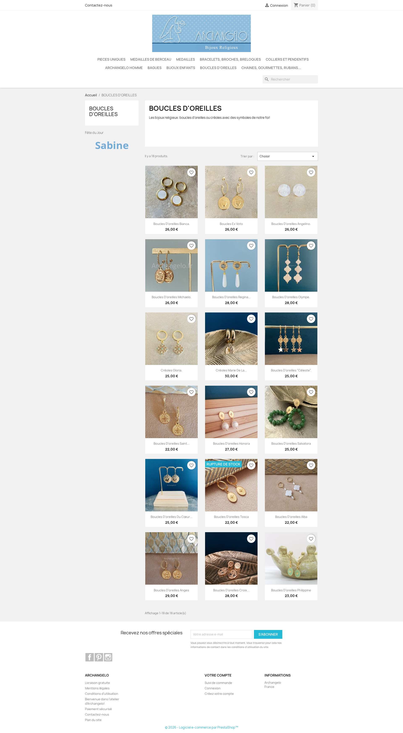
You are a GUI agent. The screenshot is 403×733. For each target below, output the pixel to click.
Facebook (89, 657)
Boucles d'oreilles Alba (291, 517)
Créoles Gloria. (171, 370)
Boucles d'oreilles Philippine (291, 590)
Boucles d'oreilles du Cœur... (171, 517)
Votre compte (218, 675)
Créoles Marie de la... (231, 370)
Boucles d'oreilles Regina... (231, 297)
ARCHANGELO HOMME (124, 67)
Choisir (288, 156)
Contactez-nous (98, 5)
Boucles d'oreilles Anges (171, 590)
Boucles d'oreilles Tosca (231, 517)
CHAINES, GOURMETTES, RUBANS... (271, 67)
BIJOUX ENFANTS (180, 67)
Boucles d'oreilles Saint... (172, 444)
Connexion (213, 688)
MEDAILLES (185, 59)
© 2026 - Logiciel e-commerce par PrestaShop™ (201, 727)
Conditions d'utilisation (101, 694)
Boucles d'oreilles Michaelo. (171, 297)
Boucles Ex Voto (231, 224)
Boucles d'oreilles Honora (231, 444)
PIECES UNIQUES (111, 59)
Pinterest (99, 657)
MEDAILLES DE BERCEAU (150, 59)
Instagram (108, 657)
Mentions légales (97, 688)
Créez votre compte (219, 694)
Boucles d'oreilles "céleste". (291, 370)
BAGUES (155, 67)
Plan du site (93, 720)
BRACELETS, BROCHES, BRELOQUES (230, 59)
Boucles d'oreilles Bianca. (171, 224)
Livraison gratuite (97, 683)
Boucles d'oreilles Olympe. (291, 297)
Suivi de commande (218, 683)
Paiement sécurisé (98, 709)
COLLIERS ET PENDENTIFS (287, 59)
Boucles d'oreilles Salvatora (291, 444)
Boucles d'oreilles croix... (231, 590)
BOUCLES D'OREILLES (218, 67)
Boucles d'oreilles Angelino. (291, 224)
